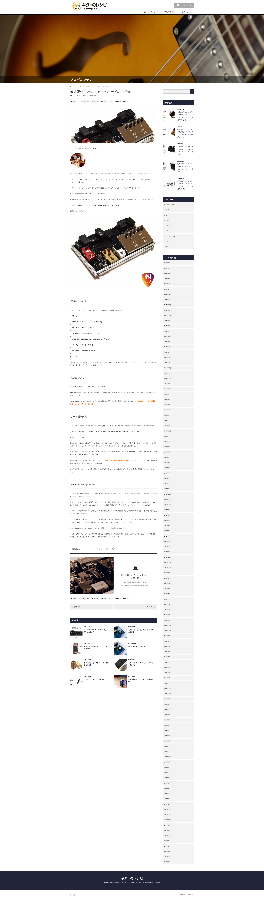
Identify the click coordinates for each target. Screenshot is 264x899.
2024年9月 (167, 383)
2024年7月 (167, 394)
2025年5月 (167, 341)
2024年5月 (167, 405)
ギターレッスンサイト (151, 12)
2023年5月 (167, 468)
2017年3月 (167, 856)
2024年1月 (167, 426)
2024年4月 (167, 410)
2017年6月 (167, 841)
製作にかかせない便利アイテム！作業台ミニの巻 (96, 664)
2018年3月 (167, 793)
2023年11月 (167, 436)
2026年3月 (167, 289)
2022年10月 (167, 504)
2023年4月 (167, 473)
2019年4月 (167, 725)
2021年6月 (167, 588)
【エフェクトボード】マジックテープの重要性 (140, 631)
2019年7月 (167, 709)
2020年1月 (167, 678)
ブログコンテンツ (170, 12)
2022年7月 (167, 520)
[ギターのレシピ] (90, 6)
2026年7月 (167, 268)
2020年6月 (167, 651)
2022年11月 (167, 499)
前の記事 (77, 607)
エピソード (167, 241)
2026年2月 (167, 294)
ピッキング (167, 220)
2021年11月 (167, 562)
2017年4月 (167, 851)
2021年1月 (167, 615)
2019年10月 (167, 693)
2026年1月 (167, 299)
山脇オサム (97, 95)
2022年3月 (167, 541)
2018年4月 (167, 788)
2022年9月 (167, 510)
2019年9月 (167, 699)
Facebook (70, 895)
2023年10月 (167, 441)
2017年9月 (167, 825)
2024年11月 (167, 373)
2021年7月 (167, 583)
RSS (74, 895)
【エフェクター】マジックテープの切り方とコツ (140, 664)
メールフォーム (186, 5)
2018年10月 (167, 757)
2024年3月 (167, 415)
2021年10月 (167, 567)
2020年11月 (167, 625)
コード (166, 231)
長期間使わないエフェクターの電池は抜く (140, 680)
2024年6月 (167, 399)
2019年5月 (167, 720)
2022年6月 (167, 525)
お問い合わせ (186, 12)
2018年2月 (167, 799)
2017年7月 (167, 835)
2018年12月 (167, 746)
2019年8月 (167, 704)
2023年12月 (167, 431)
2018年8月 (167, 767)
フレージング (168, 225)
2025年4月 (167, 347)
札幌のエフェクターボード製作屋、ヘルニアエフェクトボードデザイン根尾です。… (185, 133)
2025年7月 (167, 331)
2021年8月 (167, 578)
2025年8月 (167, 326)
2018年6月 (167, 778)
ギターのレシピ (132, 878)
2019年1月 (167, 741)
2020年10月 (167, 630)
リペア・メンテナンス (170, 204)
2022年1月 (167, 552)
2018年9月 (167, 762)
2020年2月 (167, 672)
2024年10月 (167, 378)
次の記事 (150, 607)
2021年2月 (167, 609)
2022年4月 (167, 536)
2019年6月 (167, 715)
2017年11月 (167, 814)
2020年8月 (167, 641)
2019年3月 (167, 730)
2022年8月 (167, 515)
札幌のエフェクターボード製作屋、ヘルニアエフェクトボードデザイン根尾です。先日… (185, 185)
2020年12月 (167, 620)
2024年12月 (167, 368)
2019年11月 (167, 688)
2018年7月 (167, 772)
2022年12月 (167, 494)
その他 (166, 246)
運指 (165, 215)
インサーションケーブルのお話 (94, 679)
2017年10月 (167, 820)
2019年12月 (167, 683)
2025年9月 (167, 320)
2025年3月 (167, 352)
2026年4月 (167, 284)
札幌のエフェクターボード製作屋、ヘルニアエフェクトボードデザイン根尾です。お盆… (185, 116)
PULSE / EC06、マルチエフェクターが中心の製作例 (96, 631)
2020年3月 (167, 667)
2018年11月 (167, 751)
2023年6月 (167, 462)
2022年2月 (167, 546)
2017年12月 (167, 809)
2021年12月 (167, 557)
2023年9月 (167, 447)
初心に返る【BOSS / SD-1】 (137, 646)
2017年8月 (167, 830)
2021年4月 (167, 599)
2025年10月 (167, 315)
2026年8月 (167, 263)
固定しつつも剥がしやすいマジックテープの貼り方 (96, 647)
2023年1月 (167, 489)
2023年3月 (167, 478)
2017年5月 (167, 846)
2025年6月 (167, 336)
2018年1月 (167, 804)
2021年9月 (167, 573)
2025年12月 (167, 305)
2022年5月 (167, 531)
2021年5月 (167, 594)
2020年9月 (167, 636)
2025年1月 (167, 362)
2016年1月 (167, 862)
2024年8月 (167, 389)
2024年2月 (167, 420)
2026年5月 (167, 278)
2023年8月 (167, 452)
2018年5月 (167, 783)
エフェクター (78, 86)
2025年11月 (167, 310)
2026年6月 (167, 273)
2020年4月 (167, 662)
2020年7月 (167, 646)
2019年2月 (167, 736)
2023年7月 (167, 457)
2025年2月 (167, 357)
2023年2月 (167, 483)
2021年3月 (167, 604)
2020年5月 (167, 657)
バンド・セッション (169, 236)
